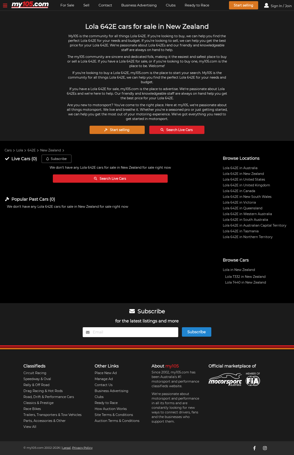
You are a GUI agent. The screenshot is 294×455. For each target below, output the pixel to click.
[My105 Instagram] (265, 448)
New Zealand (50, 150)
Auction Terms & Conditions (117, 421)
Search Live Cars (179, 130)
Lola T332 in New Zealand (245, 277)
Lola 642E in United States (244, 179)
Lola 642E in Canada (239, 191)
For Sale (67, 5)
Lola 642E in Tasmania (241, 231)
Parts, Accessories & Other (44, 421)
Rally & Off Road (36, 385)
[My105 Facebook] (254, 448)
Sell (86, 5)
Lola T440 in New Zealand (245, 282)
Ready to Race (197, 5)
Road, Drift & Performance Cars (48, 397)
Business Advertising (139, 5)
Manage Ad (104, 379)
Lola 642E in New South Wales (247, 197)
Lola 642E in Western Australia (247, 214)
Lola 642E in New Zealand (243, 174)
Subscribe (59, 159)
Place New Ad (106, 373)
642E (32, 150)
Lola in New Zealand (239, 270)
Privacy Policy (82, 447)
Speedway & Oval (37, 379)
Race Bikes (32, 409)
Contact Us (104, 385)
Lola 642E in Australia (240, 168)
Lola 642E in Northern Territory (248, 237)
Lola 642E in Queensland (242, 208)
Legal (66, 447)
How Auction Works (111, 409)
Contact (105, 5)
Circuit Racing (34, 373)
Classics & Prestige (38, 403)
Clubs (170, 5)
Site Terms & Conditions (114, 415)
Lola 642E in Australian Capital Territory (254, 225)
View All (29, 427)
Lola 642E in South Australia (245, 220)
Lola (19, 150)
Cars (8, 150)
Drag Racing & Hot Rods (43, 391)
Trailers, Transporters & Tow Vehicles (52, 415)
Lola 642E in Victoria (239, 202)
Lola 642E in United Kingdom (246, 185)
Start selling (243, 5)
